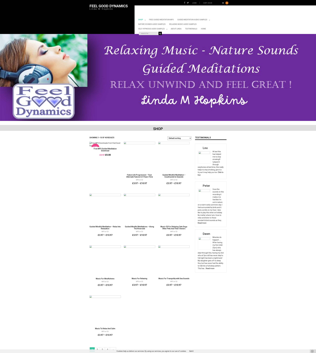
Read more (202, 223)
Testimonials (191, 29)
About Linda (176, 29)
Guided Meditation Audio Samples (192, 20)
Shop (140, 20)
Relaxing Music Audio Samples (183, 24)
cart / (215, 3)
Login (194, 3)
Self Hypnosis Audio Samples (151, 29)
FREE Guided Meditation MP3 (161, 20)
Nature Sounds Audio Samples (152, 24)
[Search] (160, 33)
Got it (191, 351)
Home (203, 29)
